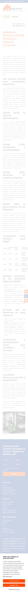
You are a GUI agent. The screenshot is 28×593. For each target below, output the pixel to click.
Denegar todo (14, 585)
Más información (7, 576)
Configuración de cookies (14, 589)
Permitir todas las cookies (14, 580)
